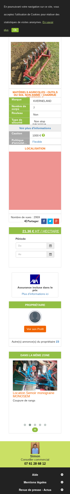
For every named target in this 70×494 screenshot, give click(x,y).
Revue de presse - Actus (35, 490)
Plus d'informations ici (35, 293)
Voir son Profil (35, 329)
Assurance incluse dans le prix (35, 289)
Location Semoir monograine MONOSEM (33, 394)
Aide (35, 475)
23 (57, 341)
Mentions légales (35, 482)
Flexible (37, 141)
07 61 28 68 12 (35, 463)
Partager (32, 221)
